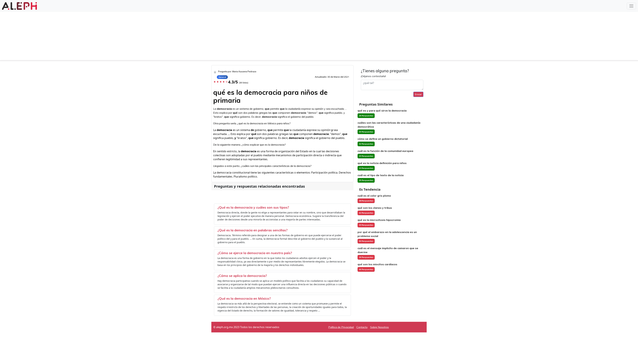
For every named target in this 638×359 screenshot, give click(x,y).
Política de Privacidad (341, 327)
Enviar (418, 94)
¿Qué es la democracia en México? (244, 298)
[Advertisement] (319, 37)
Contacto (362, 327)
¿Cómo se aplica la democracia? (242, 276)
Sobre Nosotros (379, 327)
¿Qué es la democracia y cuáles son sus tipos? (253, 207)
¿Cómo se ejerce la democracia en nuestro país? (254, 253)
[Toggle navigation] (631, 6)
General (222, 77)
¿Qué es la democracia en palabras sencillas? (252, 230)
